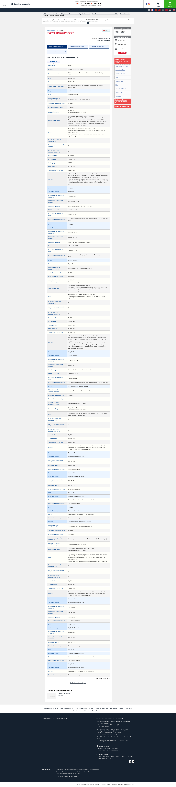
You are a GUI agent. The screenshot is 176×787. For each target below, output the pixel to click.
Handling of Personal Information (81, 710)
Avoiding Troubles (120, 73)
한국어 (123, 756)
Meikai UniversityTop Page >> (78, 683)
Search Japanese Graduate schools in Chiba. (54, 718)
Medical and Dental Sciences (121, 731)
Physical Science (109, 732)
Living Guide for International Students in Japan (122, 61)
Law (112, 723)
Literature (100, 723)
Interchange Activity (120, 88)
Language (107, 723)
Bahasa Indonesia (102, 758)
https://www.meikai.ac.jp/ (104, 38)
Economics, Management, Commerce (107, 724)
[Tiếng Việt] (166, 10)
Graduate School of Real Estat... (99, 46)
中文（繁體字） (116, 756)
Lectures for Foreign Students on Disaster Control (121, 101)
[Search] (122, 53)
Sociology (120, 724)
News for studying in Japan (51, 708)
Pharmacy (100, 732)
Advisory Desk (119, 92)
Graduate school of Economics (78, 46)
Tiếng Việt (129, 756)
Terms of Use (128, 708)
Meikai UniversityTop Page (103, 40)
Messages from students (102, 708)
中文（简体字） (107, 756)
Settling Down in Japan (121, 66)
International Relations (103, 726)
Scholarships (118, 77)
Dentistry (57, 52)
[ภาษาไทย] (173, 10)
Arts (127, 740)
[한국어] (163, 10)
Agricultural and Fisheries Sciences (107, 734)
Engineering (118, 732)
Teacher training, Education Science (107, 740)
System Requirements (97, 710)
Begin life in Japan (120, 70)
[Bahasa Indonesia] (170, 10)
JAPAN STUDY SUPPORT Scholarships (108, 750)
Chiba (57, 30)
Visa (116, 85)
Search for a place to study (66, 708)
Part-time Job (119, 81)
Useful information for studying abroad (84, 708)
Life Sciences (121, 740)
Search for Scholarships (122, 106)
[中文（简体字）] (155, 10)
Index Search (113, 708)
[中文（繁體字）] (159, 10)
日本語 (99, 756)
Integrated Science (102, 742)
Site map (121, 708)
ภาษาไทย (111, 758)
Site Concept (60, 776)
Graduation (118, 96)
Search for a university (22, 4)
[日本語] (148, 10)
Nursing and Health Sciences (105, 731)
